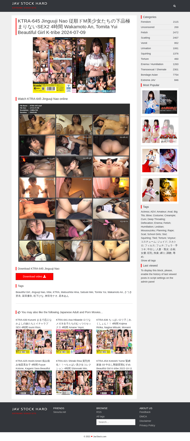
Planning (161, 230)
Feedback (145, 412)
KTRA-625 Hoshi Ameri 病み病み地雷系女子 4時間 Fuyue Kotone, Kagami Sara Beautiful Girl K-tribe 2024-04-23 (33, 365)
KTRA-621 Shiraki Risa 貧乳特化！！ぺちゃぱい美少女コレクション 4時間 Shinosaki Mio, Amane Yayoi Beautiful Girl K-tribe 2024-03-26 (73, 365)
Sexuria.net (59, 412)
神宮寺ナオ (51, 296)
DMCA (143, 416)
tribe (49, 292)
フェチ (160, 245)
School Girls (154, 234)
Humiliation (147, 226)
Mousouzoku (148, 230)
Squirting (159, 53)
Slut (164, 234)
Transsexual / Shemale (159, 69)
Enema (158, 223)
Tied (154, 238)
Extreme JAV (159, 80)
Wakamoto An (115, 292)
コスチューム (148, 241)
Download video (33, 276)
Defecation (147, 223)
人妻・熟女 (162, 249)
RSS (99, 412)
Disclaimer (145, 421)
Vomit (159, 43)
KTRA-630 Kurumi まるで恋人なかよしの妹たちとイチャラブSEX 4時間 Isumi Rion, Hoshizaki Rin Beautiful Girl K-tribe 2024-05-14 (34, 323)
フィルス (150, 245)
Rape (171, 230)
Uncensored (159, 27)
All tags (100, 416)
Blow (149, 215)
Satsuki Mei (86, 292)
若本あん (64, 296)
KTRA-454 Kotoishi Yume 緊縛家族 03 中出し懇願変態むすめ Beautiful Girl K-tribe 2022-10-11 (114, 365)
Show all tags (148, 260)
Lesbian (159, 226)
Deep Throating (156, 219)
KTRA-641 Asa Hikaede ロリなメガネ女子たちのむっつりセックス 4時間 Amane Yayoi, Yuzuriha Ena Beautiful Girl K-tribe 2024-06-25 (73, 323)
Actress (145, 211)
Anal (169, 211)
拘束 (156, 253)
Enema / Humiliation (159, 64)
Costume (158, 215)
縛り (162, 253)
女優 (143, 253)
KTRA (56, 292)
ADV (153, 211)
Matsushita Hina (70, 292)
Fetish (159, 32)
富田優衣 (27, 296)
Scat (143, 234)
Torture (159, 59)
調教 (169, 253)
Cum (143, 219)
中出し (151, 249)
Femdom (159, 21)
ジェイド (162, 241)
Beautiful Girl (23, 292)
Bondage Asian (159, 74)
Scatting (159, 37)
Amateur (161, 211)
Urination (159, 48)
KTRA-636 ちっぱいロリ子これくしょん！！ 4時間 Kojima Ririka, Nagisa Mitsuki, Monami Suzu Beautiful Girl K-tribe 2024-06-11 (114, 323)
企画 (172, 249)
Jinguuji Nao (38, 292)
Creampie (169, 215)
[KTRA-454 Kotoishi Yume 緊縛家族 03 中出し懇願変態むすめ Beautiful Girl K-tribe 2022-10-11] (114, 394)
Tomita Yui (100, 292)
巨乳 (149, 253)
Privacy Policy (147, 425)
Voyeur (171, 238)
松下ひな (39, 296)
